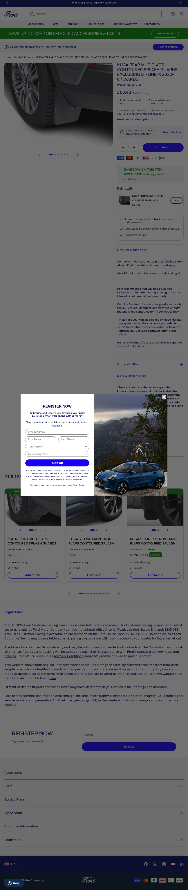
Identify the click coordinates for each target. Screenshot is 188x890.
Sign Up (57, 462)
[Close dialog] (164, 397)
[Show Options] (86, 446)
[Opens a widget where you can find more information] (14, 883)
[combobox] (56, 446)
